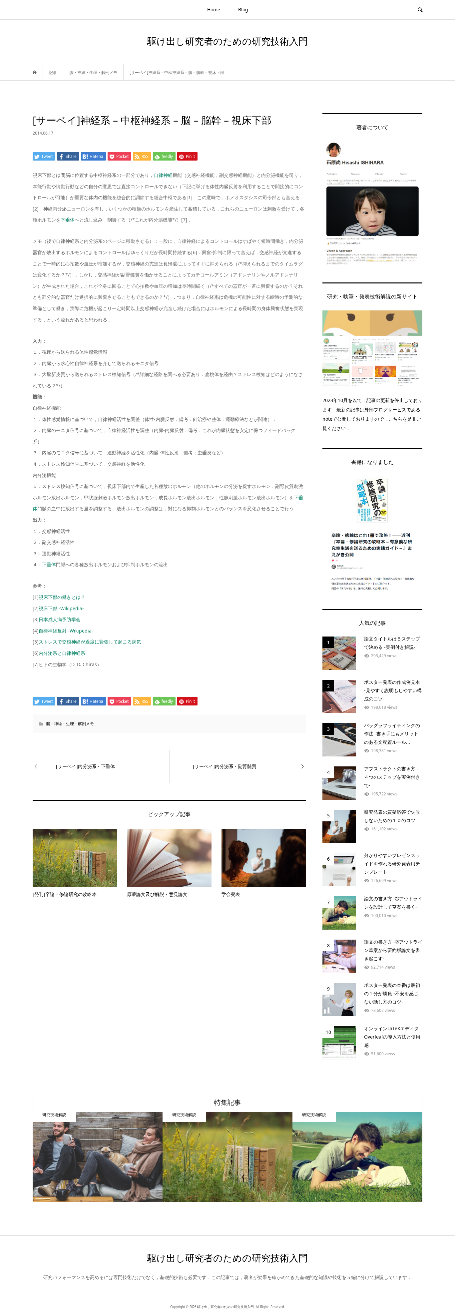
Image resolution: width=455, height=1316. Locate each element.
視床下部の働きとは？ (62, 597)
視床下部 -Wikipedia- (61, 608)
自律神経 (163, 175)
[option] (98, 1157)
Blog (243, 9)
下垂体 (68, 220)
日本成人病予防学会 (60, 619)
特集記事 (227, 1102)
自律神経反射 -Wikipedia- (66, 631)
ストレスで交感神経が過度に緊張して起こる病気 (90, 642)
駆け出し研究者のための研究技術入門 (227, 41)
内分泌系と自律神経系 (62, 653)
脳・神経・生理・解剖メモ (70, 723)
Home (213, 9)
